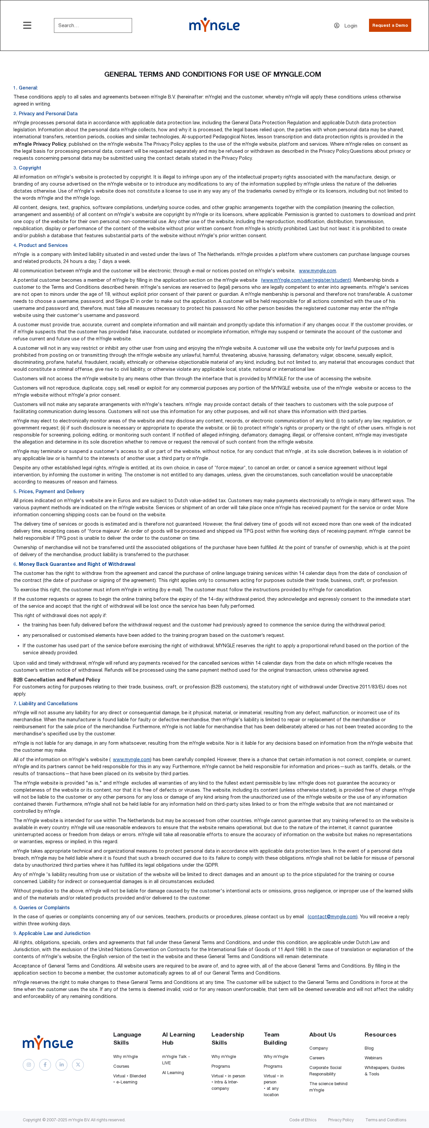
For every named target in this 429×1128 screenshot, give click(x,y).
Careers (316, 1057)
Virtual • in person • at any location (274, 1085)
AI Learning (173, 1072)
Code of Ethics (302, 1119)
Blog (369, 1048)
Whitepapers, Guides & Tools (385, 1070)
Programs (220, 1066)
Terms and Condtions (385, 1119)
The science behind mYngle (328, 1086)
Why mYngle (125, 1056)
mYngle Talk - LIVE (176, 1059)
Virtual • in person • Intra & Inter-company (228, 1082)
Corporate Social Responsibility (325, 1070)
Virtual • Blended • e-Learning (129, 1079)
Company (318, 1048)
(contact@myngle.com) (333, 916)
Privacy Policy (341, 1119)
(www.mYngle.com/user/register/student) (306, 280)
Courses (121, 1066)
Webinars (373, 1057)
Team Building (275, 1038)
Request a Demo (390, 25)
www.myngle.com (317, 270)
